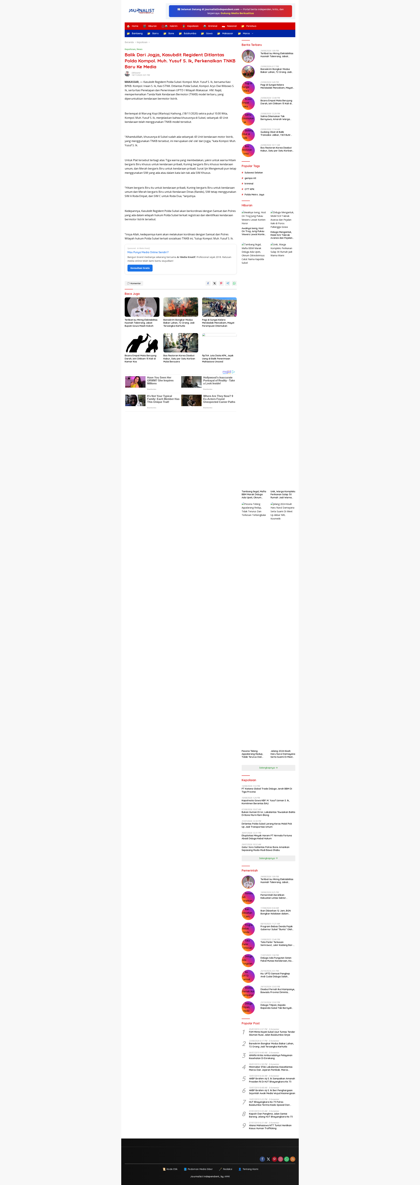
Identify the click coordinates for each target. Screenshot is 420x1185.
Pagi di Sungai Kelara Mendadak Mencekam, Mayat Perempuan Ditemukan (218, 322)
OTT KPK (249, 189)
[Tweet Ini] (214, 283)
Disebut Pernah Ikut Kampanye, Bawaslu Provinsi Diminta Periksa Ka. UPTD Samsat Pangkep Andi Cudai (278, 991)
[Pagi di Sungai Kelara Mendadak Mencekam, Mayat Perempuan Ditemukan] (219, 307)
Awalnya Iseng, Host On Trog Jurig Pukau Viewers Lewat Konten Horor (254, 231)
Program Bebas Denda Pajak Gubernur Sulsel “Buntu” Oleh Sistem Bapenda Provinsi (277, 928)
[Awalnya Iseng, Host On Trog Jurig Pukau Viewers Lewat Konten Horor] (254, 218)
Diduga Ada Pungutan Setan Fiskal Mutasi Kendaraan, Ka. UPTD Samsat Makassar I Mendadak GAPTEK (276, 959)
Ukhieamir (136, 72)
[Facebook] (262, 1159)
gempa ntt (250, 178)
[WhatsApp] (286, 1159)
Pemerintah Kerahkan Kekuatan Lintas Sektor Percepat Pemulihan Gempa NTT (276, 896)
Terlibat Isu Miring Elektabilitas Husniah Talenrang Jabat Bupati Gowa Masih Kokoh (141, 322)
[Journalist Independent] (143, 11)
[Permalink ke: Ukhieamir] (128, 74)
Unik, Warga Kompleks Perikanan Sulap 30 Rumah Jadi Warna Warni (283, 494)
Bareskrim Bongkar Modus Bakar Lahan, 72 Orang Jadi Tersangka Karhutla (178, 322)
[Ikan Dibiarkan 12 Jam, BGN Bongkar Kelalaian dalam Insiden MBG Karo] (248, 913)
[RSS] (292, 1159)
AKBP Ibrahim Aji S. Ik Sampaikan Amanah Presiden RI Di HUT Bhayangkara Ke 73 (272, 1080)
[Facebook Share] (208, 283)
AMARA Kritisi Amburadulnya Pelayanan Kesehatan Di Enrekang (270, 1057)
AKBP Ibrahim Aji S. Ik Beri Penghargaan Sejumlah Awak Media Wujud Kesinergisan (272, 1092)
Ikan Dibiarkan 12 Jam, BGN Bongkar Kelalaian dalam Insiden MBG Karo (276, 912)
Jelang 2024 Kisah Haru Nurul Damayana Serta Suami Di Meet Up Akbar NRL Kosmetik (283, 754)
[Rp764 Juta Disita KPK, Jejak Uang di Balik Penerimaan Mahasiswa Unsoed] (219, 343)
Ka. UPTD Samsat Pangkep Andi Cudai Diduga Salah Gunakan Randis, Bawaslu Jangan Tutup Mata (275, 975)
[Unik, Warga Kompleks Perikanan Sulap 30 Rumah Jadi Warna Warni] (283, 365)
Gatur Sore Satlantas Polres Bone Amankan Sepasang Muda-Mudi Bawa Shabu (265, 849)
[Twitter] (268, 1159)
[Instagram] (280, 1159)
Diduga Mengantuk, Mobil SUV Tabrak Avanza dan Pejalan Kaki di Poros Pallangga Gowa (281, 235)
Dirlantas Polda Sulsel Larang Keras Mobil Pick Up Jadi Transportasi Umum (267, 825)
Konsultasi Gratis (140, 268)
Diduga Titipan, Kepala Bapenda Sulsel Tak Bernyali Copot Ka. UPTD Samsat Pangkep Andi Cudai (276, 1006)
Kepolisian (130, 49)
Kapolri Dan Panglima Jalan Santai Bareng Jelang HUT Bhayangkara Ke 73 (271, 1115)
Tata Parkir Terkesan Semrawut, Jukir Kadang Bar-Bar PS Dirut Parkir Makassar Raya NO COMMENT (277, 944)
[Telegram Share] (227, 283)
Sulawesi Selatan (254, 172)
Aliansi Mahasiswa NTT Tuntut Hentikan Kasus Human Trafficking (270, 1127)
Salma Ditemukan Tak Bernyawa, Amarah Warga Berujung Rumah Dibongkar (276, 118)
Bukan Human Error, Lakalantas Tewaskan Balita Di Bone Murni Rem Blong (268, 814)
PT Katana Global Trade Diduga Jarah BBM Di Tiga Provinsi (267, 790)
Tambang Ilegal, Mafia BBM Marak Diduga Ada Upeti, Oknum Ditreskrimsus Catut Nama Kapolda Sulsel (254, 494)
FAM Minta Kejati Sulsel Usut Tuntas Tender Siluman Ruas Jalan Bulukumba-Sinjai (272, 1033)
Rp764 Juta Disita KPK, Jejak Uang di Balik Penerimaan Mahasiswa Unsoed (217, 358)
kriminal (249, 183)
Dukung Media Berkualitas (237, 13)
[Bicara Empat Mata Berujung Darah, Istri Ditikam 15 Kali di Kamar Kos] (142, 343)
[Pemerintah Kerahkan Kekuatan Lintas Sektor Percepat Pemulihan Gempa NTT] (248, 897)
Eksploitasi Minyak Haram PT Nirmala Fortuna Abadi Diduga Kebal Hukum (267, 837)
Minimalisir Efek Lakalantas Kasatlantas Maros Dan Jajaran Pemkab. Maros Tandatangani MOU (271, 1068)
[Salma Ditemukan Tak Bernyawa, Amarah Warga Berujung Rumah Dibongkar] (248, 119)
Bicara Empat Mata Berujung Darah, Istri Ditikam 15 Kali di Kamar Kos (140, 358)
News (139, 49)
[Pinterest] (274, 1159)
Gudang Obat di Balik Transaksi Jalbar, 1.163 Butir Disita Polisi (276, 133)
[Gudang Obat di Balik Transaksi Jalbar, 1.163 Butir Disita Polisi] (248, 134)
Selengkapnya (267, 767)
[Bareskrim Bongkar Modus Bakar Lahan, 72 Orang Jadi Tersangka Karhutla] (180, 307)
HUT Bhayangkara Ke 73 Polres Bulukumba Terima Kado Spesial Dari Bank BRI (269, 1103)
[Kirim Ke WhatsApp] (234, 283)
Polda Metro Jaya (254, 194)
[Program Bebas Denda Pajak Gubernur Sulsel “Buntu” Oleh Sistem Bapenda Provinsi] (248, 929)
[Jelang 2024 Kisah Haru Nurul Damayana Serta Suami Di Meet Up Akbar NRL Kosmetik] (283, 625)
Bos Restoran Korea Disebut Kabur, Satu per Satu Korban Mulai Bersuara (179, 358)
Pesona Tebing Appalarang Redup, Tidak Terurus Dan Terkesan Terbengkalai (252, 754)
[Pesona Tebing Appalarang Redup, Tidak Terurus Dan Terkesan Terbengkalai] (254, 625)
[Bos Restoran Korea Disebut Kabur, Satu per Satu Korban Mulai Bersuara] (180, 343)
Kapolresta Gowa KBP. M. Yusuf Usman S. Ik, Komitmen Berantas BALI (265, 802)
